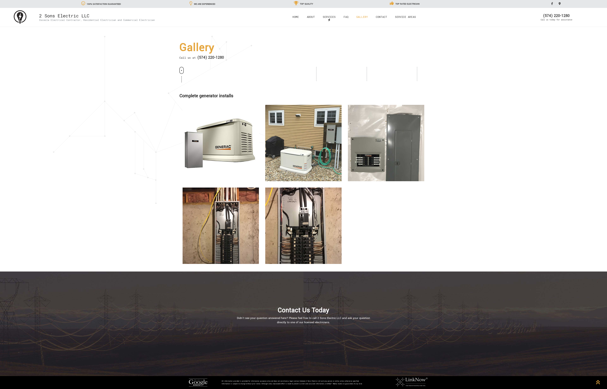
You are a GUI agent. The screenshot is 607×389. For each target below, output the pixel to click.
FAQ (345, 17)
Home (295, 17)
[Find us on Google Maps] (560, 3)
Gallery (362, 17)
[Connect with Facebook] (552, 3)
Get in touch (303, 340)
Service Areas (405, 17)
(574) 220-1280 (556, 16)
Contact (381, 17)
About (311, 17)
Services (329, 17)
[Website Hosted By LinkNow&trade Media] (412, 381)
